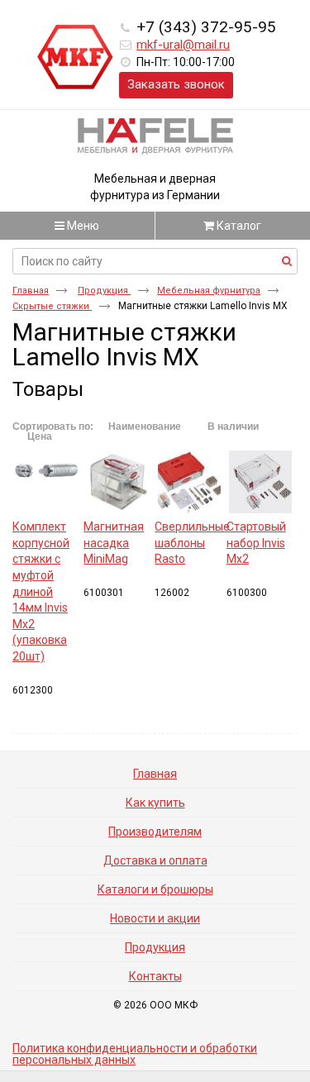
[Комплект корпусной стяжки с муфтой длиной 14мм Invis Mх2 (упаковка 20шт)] (46, 481)
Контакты (155, 976)
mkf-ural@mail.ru (183, 44)
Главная (30, 290)
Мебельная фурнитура (208, 290)
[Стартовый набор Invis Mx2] (260, 481)
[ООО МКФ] (75, 58)
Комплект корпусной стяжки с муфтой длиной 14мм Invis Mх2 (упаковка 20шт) (40, 591)
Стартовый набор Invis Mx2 (256, 542)
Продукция (104, 290)
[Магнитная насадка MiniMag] (117, 481)
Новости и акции (155, 918)
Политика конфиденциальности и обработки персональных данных (134, 1053)
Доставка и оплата (155, 860)
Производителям (155, 831)
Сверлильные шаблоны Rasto (192, 542)
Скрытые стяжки (52, 306)
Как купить (155, 802)
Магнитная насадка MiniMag (113, 542)
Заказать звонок (176, 84)
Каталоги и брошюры (155, 889)
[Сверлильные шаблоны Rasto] (188, 481)
